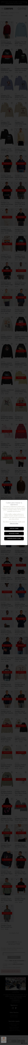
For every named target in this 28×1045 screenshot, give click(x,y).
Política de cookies (14, 523)
